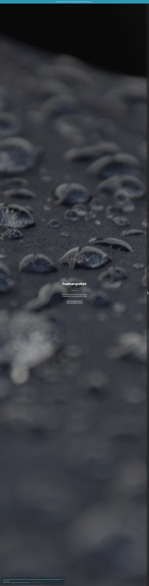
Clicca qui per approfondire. (35, 582)
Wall (148, 293)
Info (74, 302)
